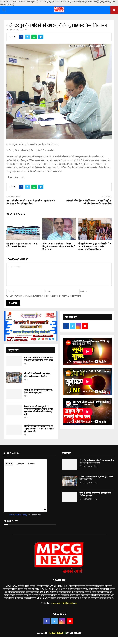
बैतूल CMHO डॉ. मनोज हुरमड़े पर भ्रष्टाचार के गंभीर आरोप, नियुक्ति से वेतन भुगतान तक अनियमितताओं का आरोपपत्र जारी (38, 410)
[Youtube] (70, 621)
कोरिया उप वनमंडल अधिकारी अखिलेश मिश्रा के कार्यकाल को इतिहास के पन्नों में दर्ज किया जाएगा (58, 246)
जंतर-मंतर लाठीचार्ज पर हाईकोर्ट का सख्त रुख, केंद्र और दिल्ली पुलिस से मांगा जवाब (38, 358)
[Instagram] (62, 621)
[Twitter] (54, 621)
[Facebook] (46, 621)
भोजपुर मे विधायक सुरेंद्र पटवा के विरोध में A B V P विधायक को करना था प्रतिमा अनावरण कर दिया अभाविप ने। (94, 246)
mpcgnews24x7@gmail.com (64, 603)
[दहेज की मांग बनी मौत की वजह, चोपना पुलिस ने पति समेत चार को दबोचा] (14, 377)
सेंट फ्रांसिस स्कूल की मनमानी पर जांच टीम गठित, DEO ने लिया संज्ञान (22, 245)
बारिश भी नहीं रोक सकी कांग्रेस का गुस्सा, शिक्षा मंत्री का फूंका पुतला (38, 391)
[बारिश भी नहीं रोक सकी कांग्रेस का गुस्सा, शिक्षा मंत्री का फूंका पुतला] (14, 394)
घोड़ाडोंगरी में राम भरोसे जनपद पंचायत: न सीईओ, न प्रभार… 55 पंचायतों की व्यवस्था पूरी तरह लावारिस (39, 429)
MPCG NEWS (14, 30)
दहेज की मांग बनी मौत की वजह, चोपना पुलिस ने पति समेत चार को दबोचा (37, 374)
